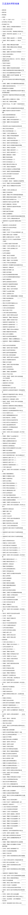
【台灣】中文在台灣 (6, 516)
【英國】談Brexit (6, 229)
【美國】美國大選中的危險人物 (9, 164)
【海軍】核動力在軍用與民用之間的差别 (11, 835)
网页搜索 (4, 14)
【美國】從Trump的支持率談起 (9, 227)
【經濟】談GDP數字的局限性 (9, 590)
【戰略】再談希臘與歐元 (8, 566)
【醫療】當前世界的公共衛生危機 (10, 523)
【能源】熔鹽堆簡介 (6, 279)
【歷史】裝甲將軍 (6, 575)
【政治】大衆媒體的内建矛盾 (9, 359)
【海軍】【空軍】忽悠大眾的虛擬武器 (11, 518)
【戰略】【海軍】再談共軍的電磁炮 (10, 364)
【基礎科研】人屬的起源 (8, 267)
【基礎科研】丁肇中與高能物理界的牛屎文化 (12, 830)
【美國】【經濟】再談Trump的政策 (10, 357)
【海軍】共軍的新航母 (7, 429)
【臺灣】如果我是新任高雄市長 (9, 281)
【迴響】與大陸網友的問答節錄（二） (11, 763)
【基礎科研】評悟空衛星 (8, 383)
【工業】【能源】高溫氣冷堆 (9, 618)
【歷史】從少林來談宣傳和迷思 (9, 734)
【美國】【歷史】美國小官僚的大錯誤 (11, 882)
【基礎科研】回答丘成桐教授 (9, 443)
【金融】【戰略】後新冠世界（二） (10, 150)
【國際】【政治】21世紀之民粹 (9, 257)
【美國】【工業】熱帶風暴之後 (9, 133)
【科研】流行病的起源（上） (9, 161)
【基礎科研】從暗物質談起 (8, 445)
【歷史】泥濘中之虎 (6, 689)
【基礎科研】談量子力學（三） (9, 457)
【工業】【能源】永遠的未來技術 (10, 658)
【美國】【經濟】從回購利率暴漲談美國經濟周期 (13, 216)
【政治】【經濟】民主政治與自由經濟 (11, 613)
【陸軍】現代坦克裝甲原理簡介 (9, 396)
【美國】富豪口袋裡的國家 (8, 729)
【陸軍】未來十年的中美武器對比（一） (11, 552)
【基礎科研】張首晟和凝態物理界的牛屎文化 (12, 410)
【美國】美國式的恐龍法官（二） (10, 559)
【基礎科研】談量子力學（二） (9, 460)
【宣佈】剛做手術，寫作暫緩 (9, 417)
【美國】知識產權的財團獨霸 (9, 499)
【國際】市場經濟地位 (7, 478)
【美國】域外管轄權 (6, 272)
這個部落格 (4, 639)
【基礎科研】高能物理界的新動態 (10, 284)
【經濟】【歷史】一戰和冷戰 (9, 718)
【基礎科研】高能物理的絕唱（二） (10, 464)
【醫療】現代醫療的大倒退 (8, 476)
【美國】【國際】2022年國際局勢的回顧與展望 (13, 83)
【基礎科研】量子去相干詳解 (9, 387)
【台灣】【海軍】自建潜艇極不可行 (10, 848)
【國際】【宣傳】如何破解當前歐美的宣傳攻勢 (13, 108)
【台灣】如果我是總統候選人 (9, 568)
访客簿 (3, 17)
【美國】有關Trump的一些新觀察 (10, 234)
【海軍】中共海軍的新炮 (8, 369)
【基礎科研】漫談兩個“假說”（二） (10, 324)
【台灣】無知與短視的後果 (8, 670)
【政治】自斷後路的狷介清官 (9, 490)
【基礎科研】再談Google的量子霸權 (10, 201)
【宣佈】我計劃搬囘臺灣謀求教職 (10, 274)
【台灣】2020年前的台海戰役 (9, 630)
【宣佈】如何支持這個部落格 (9, 345)
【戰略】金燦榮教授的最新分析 (9, 440)
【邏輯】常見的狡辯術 (7, 192)
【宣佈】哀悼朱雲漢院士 (8, 54)
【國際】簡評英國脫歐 (7, 450)
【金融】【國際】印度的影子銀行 (10, 319)
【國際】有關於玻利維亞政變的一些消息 (11, 197)
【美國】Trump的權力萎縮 (8, 291)
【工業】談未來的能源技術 (8, 307)
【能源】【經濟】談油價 (8, 744)
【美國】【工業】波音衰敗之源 (9, 190)
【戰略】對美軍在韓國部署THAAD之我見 (11, 448)
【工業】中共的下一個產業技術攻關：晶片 (12, 802)
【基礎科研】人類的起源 (8, 563)
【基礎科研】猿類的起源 (8, 508)
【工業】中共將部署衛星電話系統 (10, 779)
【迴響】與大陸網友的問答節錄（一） (11, 765)
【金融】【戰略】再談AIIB (8, 651)
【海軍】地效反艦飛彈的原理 (9, 424)
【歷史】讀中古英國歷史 (8, 334)
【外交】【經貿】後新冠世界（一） (10, 152)
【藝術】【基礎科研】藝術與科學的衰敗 (11, 206)
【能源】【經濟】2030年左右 (9, 741)
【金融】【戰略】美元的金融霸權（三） (11, 821)
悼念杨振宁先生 (5, 24)
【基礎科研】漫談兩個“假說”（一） (10, 326)
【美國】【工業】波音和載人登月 (10, 248)
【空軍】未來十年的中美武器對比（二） (11, 550)
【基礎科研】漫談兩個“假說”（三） (10, 322)
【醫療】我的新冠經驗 (7, 157)
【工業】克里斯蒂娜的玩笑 (8, 680)
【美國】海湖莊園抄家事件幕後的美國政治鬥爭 (13, 70)
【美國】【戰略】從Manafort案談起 (10, 329)
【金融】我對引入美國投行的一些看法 (11, 99)
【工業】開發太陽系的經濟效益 (9, 312)
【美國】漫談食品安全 (7, 691)
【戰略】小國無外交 (6, 604)
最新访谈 (4, 12)
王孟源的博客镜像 (10, 3)
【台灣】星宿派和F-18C (7, 646)
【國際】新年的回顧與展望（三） (10, 117)
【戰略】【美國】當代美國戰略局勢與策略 (12, 592)
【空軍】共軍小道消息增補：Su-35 (10, 862)
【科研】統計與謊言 (6, 176)
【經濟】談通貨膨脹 (6, 578)
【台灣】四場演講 (6, 580)
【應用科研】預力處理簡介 (8, 305)
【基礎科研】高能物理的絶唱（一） (10, 705)
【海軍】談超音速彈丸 (7, 366)
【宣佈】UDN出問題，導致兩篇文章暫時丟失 (12, 31)
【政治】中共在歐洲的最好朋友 (9, 622)
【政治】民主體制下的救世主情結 (10, 606)
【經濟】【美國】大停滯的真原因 (10, 594)
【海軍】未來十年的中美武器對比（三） (11, 547)
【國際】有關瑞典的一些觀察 (9, 154)
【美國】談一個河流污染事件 (9, 543)
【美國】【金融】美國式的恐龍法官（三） (12, 497)
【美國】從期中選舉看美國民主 (9, 760)
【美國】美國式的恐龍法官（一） (10, 561)
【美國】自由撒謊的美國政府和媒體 (10, 793)
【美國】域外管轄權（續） (8, 269)
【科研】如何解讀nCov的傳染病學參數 (11, 169)
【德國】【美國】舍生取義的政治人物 (11, 502)
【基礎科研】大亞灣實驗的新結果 (10, 427)
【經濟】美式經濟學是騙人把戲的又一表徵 (12, 732)
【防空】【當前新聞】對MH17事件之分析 (12, 903)
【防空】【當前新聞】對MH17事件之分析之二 (13, 896)
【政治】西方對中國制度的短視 (9, 781)
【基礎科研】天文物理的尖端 (9, 675)
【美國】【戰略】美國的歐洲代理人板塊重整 (12, 842)
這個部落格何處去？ (6, 385)
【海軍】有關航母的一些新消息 (9, 204)
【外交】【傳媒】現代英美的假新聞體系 (11, 183)
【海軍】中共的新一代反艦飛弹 (9, 885)
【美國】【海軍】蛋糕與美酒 (9, 286)
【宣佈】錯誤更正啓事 (7, 29)
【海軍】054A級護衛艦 (7, 880)
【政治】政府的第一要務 (8, 758)
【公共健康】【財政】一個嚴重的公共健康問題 (13, 181)
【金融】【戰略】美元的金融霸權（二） (11, 823)
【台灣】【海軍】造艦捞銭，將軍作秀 (11, 814)
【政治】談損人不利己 (7, 310)
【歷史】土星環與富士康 (8, 293)
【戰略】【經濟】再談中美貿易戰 (10, 347)
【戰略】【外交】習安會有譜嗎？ (10, 799)
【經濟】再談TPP (6, 587)
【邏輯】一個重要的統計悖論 (9, 138)
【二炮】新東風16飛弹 (7, 828)
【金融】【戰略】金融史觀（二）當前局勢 (12, 38)
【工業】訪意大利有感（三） (9, 642)
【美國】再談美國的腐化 (8, 298)
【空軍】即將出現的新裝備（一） (10, 488)
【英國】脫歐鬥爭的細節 (8, 211)
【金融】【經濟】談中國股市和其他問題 (11, 573)
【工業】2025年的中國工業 (8, 602)
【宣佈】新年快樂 (6, 56)
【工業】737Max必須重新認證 (9, 262)
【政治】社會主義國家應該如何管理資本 (11, 72)
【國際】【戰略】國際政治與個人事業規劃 (12, 47)
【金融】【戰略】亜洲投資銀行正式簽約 (11, 776)
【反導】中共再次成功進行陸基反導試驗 (11, 887)
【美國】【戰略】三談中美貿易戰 (10, 260)
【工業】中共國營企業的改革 (9, 625)
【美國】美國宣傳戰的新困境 (9, 585)
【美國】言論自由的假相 (8, 700)
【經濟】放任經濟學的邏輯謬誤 (9, 336)
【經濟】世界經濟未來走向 (8, 540)
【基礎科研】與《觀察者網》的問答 (10, 399)
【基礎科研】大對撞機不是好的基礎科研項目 (12, 265)
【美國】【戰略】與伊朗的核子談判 (10, 653)
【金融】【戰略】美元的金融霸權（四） (11, 818)
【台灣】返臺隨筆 (6, 253)
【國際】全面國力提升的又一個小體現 (11, 237)
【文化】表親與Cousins (7, 412)
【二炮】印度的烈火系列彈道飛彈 (10, 806)
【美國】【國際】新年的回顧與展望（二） (12, 119)
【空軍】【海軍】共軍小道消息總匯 (10, 894)
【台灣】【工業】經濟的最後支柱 (10, 525)
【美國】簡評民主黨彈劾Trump (9, 199)
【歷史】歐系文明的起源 (8, 128)
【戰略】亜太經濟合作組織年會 (9, 753)
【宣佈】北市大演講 (6, 49)
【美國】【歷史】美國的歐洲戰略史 (10, 751)
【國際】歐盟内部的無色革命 (9, 86)
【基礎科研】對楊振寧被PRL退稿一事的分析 (12, 394)
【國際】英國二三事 (6, 511)
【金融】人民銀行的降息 (8, 746)
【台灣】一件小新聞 (6, 615)
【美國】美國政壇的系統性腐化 (9, 331)
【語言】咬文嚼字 (6, 300)
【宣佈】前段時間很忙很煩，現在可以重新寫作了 (13, 455)
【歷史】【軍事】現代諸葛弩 (9, 147)
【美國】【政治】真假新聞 (8, 255)
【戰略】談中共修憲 (6, 362)
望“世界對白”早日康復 (7, 22)
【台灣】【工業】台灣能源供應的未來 (11, 218)
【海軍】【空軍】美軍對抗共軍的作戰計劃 (12, 770)
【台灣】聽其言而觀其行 (8, 627)
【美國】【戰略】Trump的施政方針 (10, 436)
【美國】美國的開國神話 (8, 473)
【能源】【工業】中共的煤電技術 (10, 811)
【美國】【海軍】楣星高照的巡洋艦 (10, 663)
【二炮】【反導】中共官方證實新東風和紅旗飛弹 (13, 875)
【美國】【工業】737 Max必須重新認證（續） (13, 232)
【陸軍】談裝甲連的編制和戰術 (9, 352)
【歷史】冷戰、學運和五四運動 (9, 101)
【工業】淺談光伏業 (6, 467)
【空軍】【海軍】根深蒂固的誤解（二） (11, 140)
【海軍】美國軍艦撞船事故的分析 (10, 415)
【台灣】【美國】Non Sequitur (9, 656)
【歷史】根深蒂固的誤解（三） (9, 131)
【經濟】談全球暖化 (6, 480)
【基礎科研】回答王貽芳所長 (9, 438)
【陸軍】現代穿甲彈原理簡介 (9, 350)
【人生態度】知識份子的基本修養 (10, 243)
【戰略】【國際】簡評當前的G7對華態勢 (11, 51)
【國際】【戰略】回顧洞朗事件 (9, 371)
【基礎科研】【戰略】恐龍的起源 (10, 317)
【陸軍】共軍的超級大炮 (8, 571)
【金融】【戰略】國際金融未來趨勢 (10, 44)
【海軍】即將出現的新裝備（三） (10, 483)
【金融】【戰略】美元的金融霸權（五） (11, 816)
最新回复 (4, 10)
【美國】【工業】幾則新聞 (8, 178)
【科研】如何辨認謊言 (7, 492)
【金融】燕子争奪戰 (6, 736)
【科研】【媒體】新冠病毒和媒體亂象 (11, 171)
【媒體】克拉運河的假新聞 (8, 597)
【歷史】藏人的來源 (6, 723)
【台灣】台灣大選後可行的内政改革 (10, 173)
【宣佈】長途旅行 (6, 63)
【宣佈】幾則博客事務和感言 (9, 114)
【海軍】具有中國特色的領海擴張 (10, 748)
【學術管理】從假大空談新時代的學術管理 (12, 126)
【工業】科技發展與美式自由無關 (10, 599)
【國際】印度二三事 (6, 380)
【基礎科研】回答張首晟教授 (9, 408)
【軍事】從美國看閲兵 (7, 213)
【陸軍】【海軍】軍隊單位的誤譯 (10, 315)
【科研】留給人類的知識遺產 (9, 355)
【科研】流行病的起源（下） (9, 159)
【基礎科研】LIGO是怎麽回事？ (9, 225)
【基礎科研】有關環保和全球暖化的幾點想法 (12, 405)
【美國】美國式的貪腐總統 (8, 583)
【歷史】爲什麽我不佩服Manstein (10, 303)
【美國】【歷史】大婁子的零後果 (10, 288)
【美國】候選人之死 (6, 632)
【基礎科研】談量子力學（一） (9, 462)
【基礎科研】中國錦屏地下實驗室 (10, 873)
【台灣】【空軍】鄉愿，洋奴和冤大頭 (11, 677)
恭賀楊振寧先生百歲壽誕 (8, 88)
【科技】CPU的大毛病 (7, 374)
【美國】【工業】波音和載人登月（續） (11, 246)
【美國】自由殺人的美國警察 (9, 790)
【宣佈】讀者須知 (6, 209)
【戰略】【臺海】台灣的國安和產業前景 (11, 26)
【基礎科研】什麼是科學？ (8, 804)
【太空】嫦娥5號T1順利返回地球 (9, 767)
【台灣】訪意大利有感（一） (9, 649)
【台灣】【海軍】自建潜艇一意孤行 (10, 833)
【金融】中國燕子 (6, 620)
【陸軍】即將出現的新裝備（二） (10, 485)
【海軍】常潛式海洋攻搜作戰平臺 (10, 420)
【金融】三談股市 (6, 513)
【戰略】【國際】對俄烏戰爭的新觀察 (11, 68)
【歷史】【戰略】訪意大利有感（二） (11, 644)
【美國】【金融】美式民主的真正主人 (11, 707)
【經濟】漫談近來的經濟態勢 (9, 452)
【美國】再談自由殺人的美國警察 (10, 739)
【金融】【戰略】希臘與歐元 (9, 672)
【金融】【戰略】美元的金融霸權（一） (11, 825)
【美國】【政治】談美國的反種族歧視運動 (12, 145)
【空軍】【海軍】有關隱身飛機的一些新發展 (12, 296)
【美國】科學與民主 (6, 698)
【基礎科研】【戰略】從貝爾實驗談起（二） (12, 338)
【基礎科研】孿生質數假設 (8, 686)
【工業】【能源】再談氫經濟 (9, 166)
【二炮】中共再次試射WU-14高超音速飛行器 (12, 859)
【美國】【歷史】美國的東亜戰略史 (10, 878)
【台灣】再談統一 (6, 250)
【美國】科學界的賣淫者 (8, 661)
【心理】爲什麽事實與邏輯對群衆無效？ (11, 276)
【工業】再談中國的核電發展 (9, 495)
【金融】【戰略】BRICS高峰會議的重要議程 (12, 194)
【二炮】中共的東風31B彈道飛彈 (10, 809)
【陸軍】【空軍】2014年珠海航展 (10, 756)
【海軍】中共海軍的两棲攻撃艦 (9, 850)
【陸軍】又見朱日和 (6, 853)
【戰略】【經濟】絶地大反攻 (9, 634)
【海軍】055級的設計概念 (8, 668)
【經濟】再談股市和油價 (8, 520)
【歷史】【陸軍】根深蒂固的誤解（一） (11, 142)
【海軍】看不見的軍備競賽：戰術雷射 (11, 702)
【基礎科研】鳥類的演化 (8, 720)
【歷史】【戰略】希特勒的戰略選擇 (10, 135)
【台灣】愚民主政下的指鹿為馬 (9, 545)
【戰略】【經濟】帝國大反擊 (9, 637)
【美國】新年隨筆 (6, 665)
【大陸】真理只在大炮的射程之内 (10, 422)
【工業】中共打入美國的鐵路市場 (10, 784)
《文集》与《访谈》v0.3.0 (8, 19)
